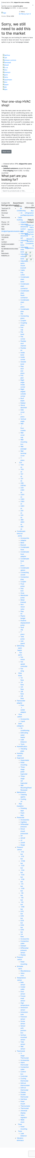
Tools (22, 744)
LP (21, 840)
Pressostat (20, 817)
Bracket (23, 545)
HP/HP (23, 838)
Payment (30, 232)
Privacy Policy (5, 1155)
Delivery (31, 230)
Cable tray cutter (23, 272)
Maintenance (21, 792)
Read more (6, 152)
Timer (20, 1124)
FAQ (22, 14)
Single (23, 845)
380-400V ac (22, 522)
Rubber (23, 403)
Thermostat (21, 1051)
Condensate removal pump (21, 533)
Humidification (22, 746)
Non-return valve (23, 607)
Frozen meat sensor (23, 998)
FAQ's (32, 227)
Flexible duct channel (23, 343)
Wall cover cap (23, 435)
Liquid (23, 721)
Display (23, 955)
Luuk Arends (30, 1150)
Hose (22, 593)
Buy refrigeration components (29, 213)
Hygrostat (20, 758)
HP (22, 836)
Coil (20, 462)
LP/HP (23, 843)
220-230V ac (22, 490)
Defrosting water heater (20, 648)
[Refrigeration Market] (3, 13)
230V (22, 499)
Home (3, 16)
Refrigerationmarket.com (8, 1152)
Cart (28, 14)
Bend (22, 543)
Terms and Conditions (8, 1153)
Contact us (30, 225)
